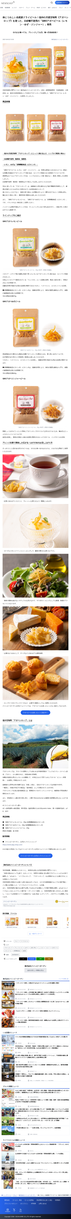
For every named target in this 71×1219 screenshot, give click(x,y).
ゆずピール (55, 947)
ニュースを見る (63, 978)
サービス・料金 (17, 1200)
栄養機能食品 (17, 950)
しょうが (41, 947)
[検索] (52, 2)
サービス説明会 (29, 1200)
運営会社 (7, 1200)
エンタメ (14, 7)
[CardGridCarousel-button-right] (68, 923)
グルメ (61, 7)
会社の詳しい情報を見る (35, 970)
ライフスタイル (24, 941)
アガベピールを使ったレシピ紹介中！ (35, 712)
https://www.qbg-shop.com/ (12, 845)
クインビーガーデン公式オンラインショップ (35, 856)
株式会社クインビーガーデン (60, 39)
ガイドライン (24, 1203)
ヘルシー (47, 947)
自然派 (24, 950)
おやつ (26, 947)
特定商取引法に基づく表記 (44, 1200)
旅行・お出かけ (52, 7)
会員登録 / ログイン (62, 2)
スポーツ (21, 7)
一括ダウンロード (36, 933)
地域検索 (7, 7)
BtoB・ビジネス (41, 7)
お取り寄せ (33, 947)
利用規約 (57, 1200)
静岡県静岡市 (15, 954)
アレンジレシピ (18, 947)
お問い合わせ (43, 1203)
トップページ (7, 1195)
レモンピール (8, 950)
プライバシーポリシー (10, 1203)
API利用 (33, 1203)
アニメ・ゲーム (30, 7)
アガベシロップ (8, 947)
